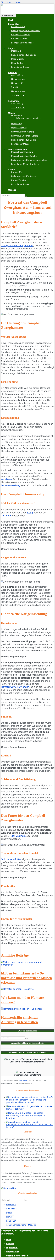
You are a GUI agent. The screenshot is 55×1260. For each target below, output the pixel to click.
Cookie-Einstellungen (17, 1255)
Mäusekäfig (16, 123)
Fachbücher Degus (20, 67)
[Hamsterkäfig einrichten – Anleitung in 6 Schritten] (21, 1008)
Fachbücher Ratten (20, 184)
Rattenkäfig (16, 172)
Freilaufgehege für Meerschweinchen (29, 160)
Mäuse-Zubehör (18, 127)
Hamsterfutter (18, 91)
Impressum (12, 1247)
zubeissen (6, 479)
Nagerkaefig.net (27, 1230)
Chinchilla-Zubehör (20, 34)
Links (8, 1239)
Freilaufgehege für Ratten (23, 176)
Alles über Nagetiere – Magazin (21, 1225)
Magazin (12, 190)
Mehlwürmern (18, 836)
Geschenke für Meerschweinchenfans (28, 1061)
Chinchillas (13, 24)
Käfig (30, 512)
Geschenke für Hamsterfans (27, 1075)
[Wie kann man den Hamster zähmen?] (17, 989)
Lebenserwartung (10, 485)
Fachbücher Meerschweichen (25, 164)
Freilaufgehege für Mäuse (23, 140)
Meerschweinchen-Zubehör (24, 156)
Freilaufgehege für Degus (23, 55)
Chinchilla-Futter (19, 38)
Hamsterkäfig (17, 83)
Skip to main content (11, 2)
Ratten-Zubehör (18, 180)
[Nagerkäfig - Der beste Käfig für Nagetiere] (27, 5)
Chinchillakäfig (18, 26)
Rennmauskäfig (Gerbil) (22, 131)
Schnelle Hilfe (17, 95)
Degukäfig (16, 51)
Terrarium (6, 515)
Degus (11, 48)
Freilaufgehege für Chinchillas (25, 30)
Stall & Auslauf (18, 107)
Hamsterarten (18, 79)
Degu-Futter (17, 63)
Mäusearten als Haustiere (28, 118)
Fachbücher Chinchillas (22, 42)
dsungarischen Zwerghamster (17, 245)
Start (10, 20)
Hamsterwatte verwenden (15, 687)
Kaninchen (13, 101)
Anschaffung (17, 75)
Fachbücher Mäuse (20, 144)
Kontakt (10, 1243)
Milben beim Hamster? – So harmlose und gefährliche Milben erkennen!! (26, 977)
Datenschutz (12, 1251)
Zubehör (15, 87)
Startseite (23, 1080)
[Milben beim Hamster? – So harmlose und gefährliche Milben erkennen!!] (27, 964)
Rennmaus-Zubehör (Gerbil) (24, 135)
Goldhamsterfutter (11, 859)
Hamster (12, 72)
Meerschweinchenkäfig (22, 152)
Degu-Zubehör (18, 59)
